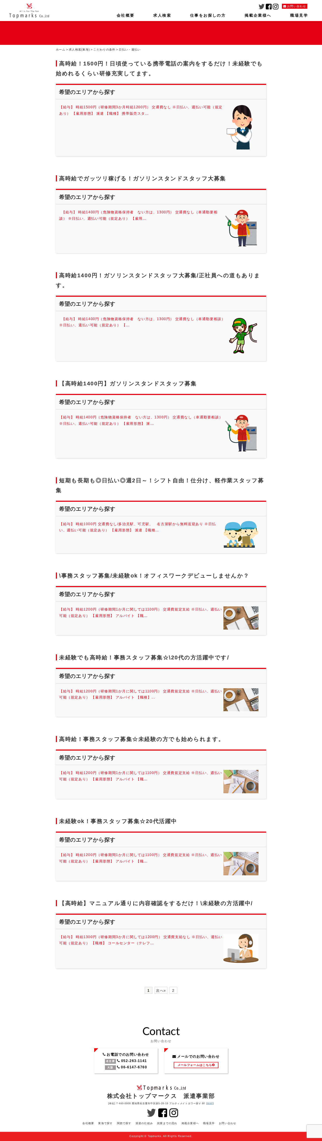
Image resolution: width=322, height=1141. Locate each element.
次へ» (161, 990)
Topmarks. (155, 1136)
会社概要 (126, 15)
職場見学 (299, 15)
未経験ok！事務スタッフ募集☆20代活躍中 (118, 821)
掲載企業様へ (258, 15)
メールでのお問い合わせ (196, 1060)
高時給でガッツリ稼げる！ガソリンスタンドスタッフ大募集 (142, 178)
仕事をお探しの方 (208, 15)
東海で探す (105, 1123)
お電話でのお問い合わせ (126, 1060)
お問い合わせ (227, 1123)
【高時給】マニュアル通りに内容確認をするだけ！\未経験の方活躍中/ (156, 903)
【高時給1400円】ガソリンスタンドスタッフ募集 (128, 383)
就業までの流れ (167, 1123)
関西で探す (124, 1123)
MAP (210, 1103)
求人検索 (162, 15)
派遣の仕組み (144, 1123)
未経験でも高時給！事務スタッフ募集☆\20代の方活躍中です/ (144, 657)
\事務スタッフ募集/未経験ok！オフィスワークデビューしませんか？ (154, 575)
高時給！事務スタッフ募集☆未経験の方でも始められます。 (142, 739)
